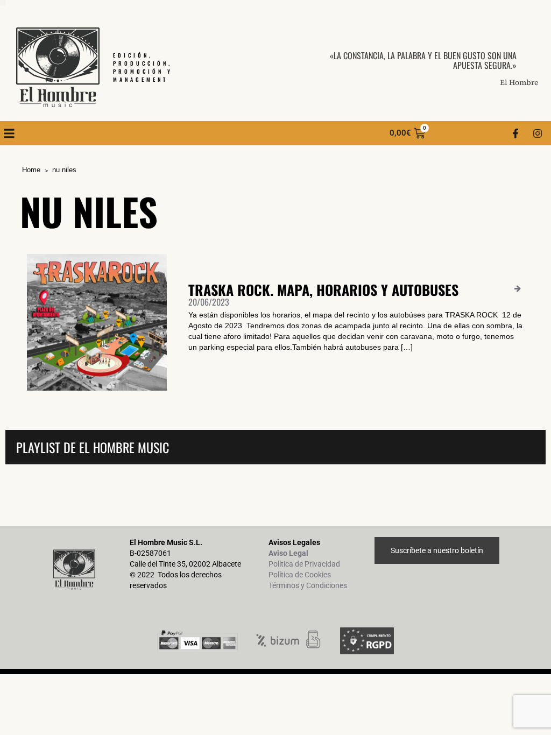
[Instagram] (537, 133)
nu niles (64, 170)
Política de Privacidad (304, 564)
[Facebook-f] (515, 133)
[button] (9, 133)
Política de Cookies (300, 574)
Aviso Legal (288, 553)
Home (31, 170)
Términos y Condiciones (308, 585)
